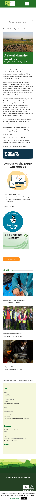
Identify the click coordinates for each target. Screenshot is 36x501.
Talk (20, 414)
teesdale (26, 418)
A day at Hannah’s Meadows (11, 403)
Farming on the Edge (8, 367)
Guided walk (7, 414)
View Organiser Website (10, 441)
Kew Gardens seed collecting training (13, 333)
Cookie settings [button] (14, 498)
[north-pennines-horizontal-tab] (10, 2)
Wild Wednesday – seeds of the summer (14, 300)
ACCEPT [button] (24, 498)
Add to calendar (11, 259)
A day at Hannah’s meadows (9, 380)
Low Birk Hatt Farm (9, 448)
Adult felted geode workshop (26, 380)
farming (14, 418)
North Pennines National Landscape (13, 430)
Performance (14, 414)
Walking (23, 414)
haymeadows (20, 418)
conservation (7, 418)
